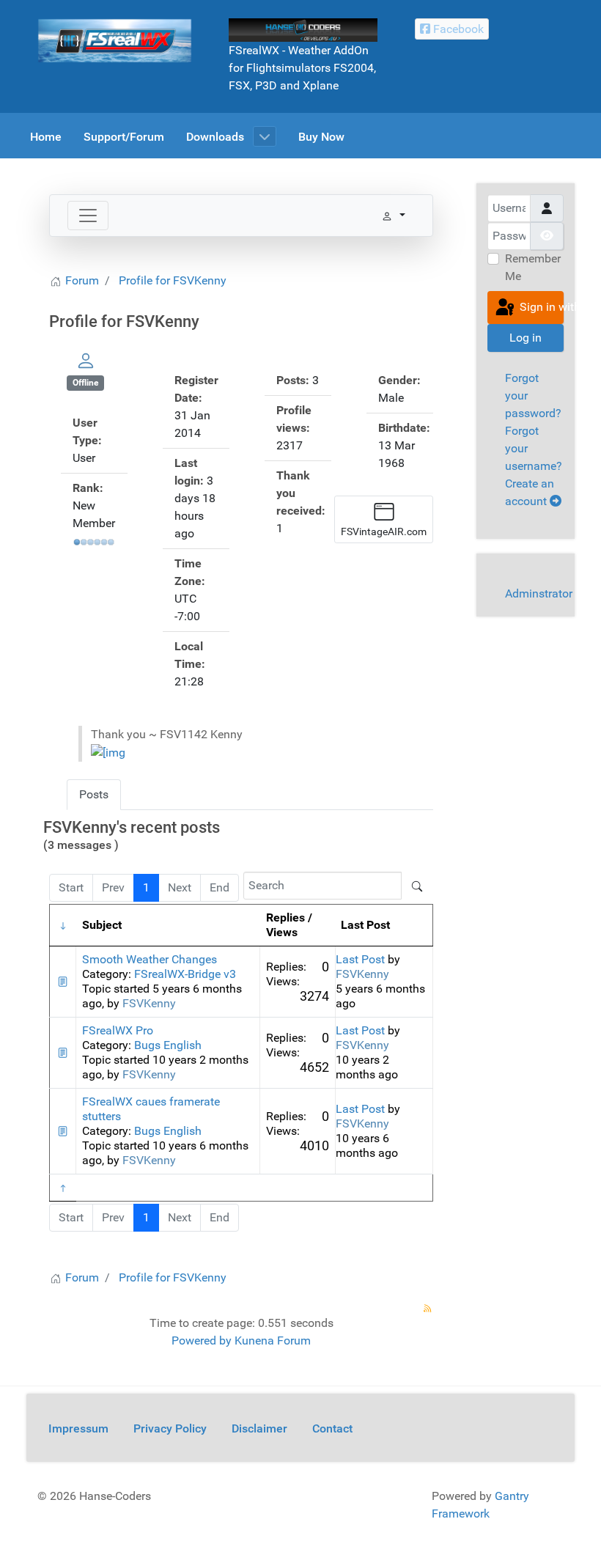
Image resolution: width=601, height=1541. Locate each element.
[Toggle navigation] (87, 215)
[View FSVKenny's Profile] (85, 360)
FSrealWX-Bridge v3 (185, 974)
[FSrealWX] (114, 40)
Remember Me (533, 267)
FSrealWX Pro (117, 1030)
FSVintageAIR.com (384, 531)
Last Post (360, 959)
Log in (525, 338)
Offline (85, 383)
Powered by (202, 1340)
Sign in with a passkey (540, 307)
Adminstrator (538, 593)
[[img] (108, 752)
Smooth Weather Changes (149, 959)
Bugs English (168, 1045)
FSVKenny (149, 1003)
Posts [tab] (93, 794)
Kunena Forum (273, 1340)
